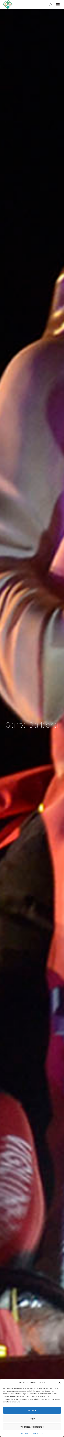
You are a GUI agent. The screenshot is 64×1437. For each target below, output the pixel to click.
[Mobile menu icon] (58, 5)
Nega (32, 1418)
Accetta (32, 1410)
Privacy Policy (37, 1433)
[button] (59, 1382)
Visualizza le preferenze (32, 1426)
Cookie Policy (25, 1433)
